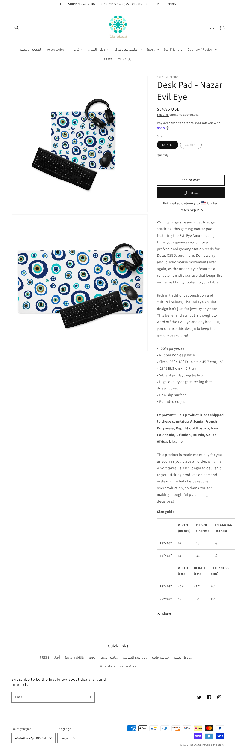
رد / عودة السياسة (135, 657)
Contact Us (128, 665)
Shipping (163, 114)
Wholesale (107, 665)
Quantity (162, 155)
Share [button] (166, 613)
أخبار (56, 657)
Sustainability (74, 657)
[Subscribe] (89, 697)
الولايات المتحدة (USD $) (30, 738)
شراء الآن (191, 193)
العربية (65, 738)
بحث (92, 657)
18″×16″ (167, 145)
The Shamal (195, 744)
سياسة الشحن (109, 657)
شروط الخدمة (183, 657)
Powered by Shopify (213, 744)
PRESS (44, 657)
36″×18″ (191, 145)
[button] (17, 28)
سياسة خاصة (160, 657)
